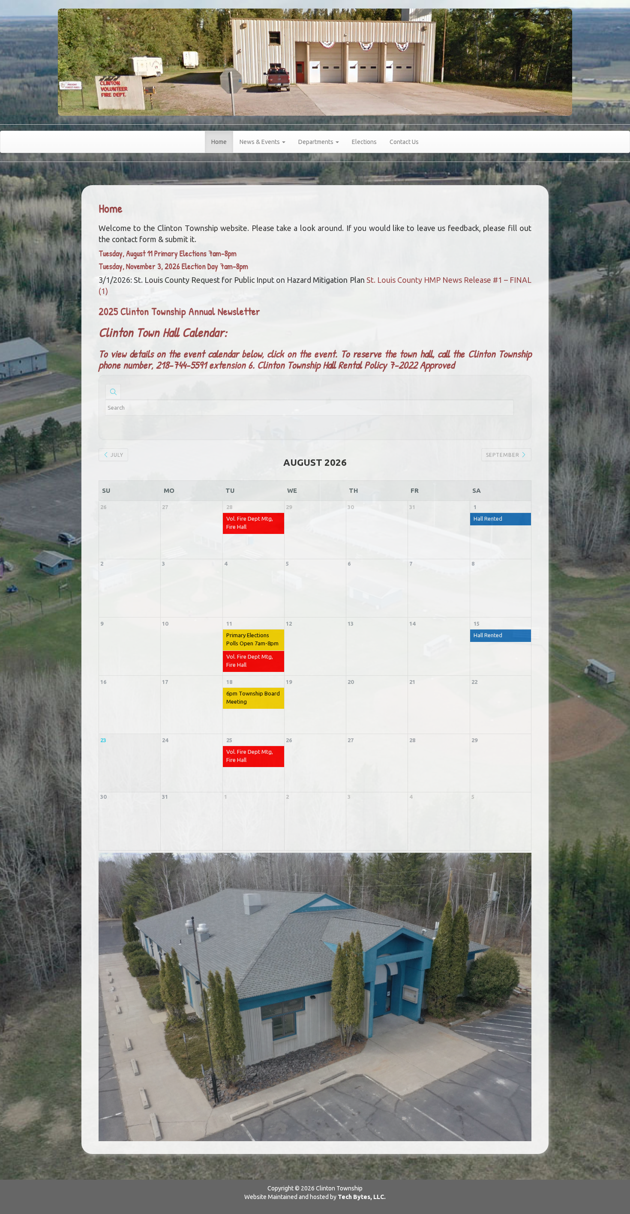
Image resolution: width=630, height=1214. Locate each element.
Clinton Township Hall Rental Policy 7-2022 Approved (355, 365)
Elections (364, 141)
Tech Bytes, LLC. (362, 1196)
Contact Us (404, 141)
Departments (316, 141)
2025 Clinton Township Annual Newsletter (179, 311)
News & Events (260, 141)
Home (219, 141)
